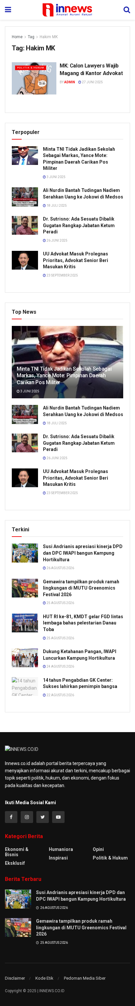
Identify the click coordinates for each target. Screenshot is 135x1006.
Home (17, 37)
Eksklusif (15, 863)
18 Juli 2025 (56, 205)
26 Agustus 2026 (60, 568)
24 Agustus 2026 (60, 666)
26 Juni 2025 (57, 240)
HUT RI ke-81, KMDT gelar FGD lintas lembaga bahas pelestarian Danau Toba (83, 623)
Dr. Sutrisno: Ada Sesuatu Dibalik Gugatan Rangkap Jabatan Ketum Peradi (79, 225)
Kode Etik (44, 978)
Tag (31, 37)
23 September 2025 (62, 275)
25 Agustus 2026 (60, 603)
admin (69, 82)
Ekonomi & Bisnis (17, 852)
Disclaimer (15, 978)
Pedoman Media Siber (85, 978)
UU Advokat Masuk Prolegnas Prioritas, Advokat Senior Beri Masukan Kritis (75, 260)
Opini (98, 849)
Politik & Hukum (30, 67)
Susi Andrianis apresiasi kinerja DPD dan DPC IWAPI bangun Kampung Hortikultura (83, 553)
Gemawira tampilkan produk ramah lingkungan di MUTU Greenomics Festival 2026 (81, 588)
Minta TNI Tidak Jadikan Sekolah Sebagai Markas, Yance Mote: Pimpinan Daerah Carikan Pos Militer (64, 376)
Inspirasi (58, 857)
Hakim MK (49, 37)
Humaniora (61, 849)
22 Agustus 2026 (60, 695)
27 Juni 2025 (92, 82)
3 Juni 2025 (56, 177)
